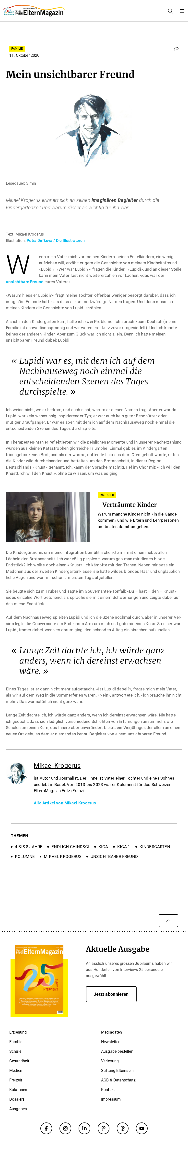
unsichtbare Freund (25, 281)
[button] (176, 48)
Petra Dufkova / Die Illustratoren (56, 240)
